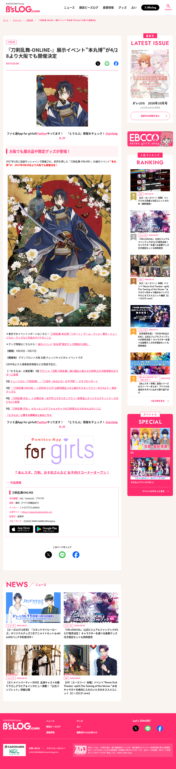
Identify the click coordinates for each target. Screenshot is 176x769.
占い (134, 7)
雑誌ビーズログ (88, 7)
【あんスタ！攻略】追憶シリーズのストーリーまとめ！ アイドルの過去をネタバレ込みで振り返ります (153, 388)
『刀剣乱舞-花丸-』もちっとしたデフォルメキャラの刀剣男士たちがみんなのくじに (55, 408)
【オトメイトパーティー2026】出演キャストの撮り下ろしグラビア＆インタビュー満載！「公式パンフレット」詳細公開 (32, 686)
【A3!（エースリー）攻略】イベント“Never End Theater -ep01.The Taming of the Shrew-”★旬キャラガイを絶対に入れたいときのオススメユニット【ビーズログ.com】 (90, 688)
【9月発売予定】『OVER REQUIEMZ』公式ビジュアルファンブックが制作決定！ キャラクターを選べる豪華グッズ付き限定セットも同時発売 (153, 339)
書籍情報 (108, 7)
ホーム (5, 20)
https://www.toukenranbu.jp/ (37, 512)
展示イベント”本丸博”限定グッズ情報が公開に (64, 344)
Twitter (42, 133)
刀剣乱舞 (29, 20)
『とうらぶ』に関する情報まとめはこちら (29, 415)
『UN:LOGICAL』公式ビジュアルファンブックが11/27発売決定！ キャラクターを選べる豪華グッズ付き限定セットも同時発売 (91, 633)
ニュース (69, 7)
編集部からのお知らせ (87, 732)
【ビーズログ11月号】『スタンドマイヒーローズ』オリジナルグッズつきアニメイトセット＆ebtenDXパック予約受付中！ (33, 633)
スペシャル (17, 20)
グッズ (122, 7)
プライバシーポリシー (55, 748)
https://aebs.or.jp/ (124, 752)
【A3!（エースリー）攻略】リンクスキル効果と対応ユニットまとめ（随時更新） (153, 200)
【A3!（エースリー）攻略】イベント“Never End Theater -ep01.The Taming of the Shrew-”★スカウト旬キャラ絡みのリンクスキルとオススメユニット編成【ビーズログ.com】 (154, 291)
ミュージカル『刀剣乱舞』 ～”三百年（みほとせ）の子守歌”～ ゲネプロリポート (54, 381)
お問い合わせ (34, 748)
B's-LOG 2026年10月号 (150, 103)
